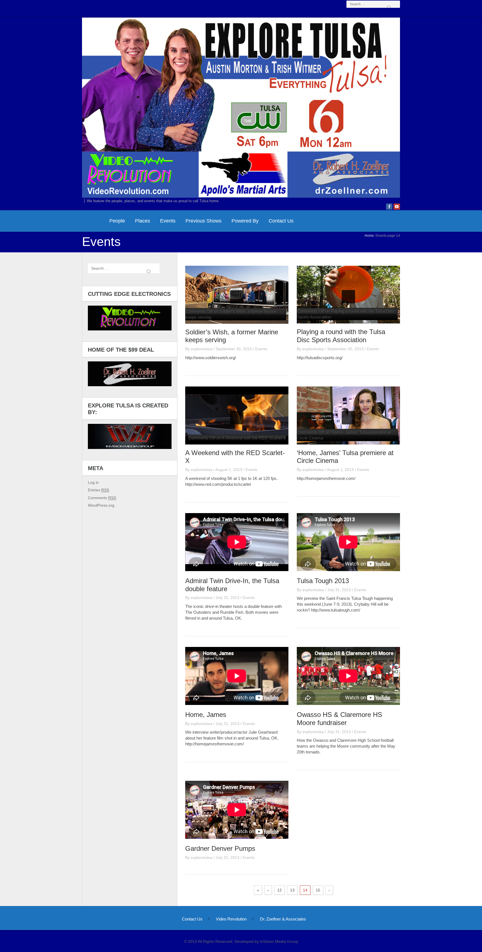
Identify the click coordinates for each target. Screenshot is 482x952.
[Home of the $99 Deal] (130, 373)
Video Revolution (231, 919)
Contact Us (281, 221)
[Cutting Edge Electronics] (130, 318)
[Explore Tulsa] (241, 107)
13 (292, 890)
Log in (93, 482)
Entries (98, 490)
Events (167, 221)
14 (305, 890)
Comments (102, 498)
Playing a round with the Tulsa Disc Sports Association (341, 336)
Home (369, 236)
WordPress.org (101, 505)
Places (142, 221)
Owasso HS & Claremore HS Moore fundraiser (339, 718)
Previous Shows (203, 221)
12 (279, 890)
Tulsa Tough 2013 (323, 580)
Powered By (245, 221)
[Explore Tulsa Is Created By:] (130, 436)
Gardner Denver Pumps (220, 848)
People (117, 221)
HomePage (93, 220)
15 (318, 890)
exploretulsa (201, 349)
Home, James (205, 714)
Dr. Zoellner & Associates (283, 919)
